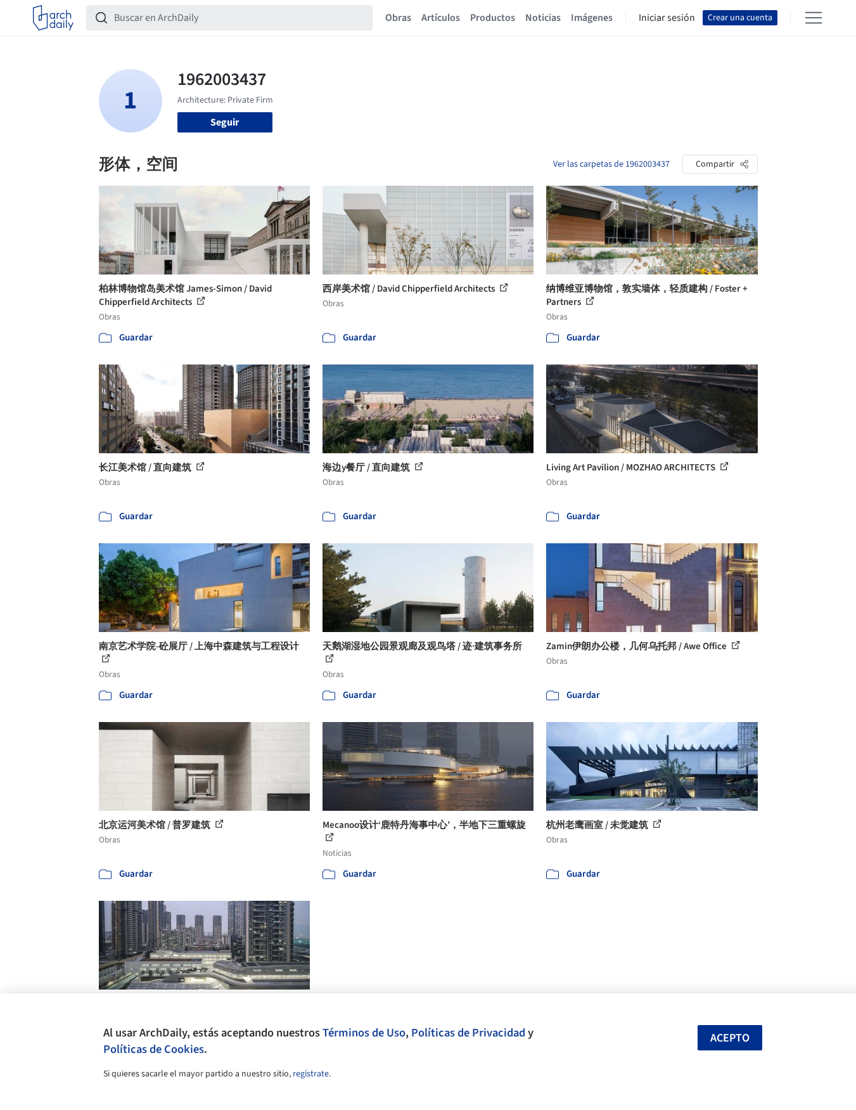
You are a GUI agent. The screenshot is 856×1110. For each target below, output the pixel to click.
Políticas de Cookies (153, 1049)
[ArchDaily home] (53, 17)
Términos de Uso (364, 1032)
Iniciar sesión (667, 18)
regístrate (311, 1074)
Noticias (543, 18)
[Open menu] (813, 18)
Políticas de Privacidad (468, 1032)
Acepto (730, 1038)
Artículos (440, 18)
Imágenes (592, 18)
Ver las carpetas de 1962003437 (611, 164)
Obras (398, 18)
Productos (492, 18)
